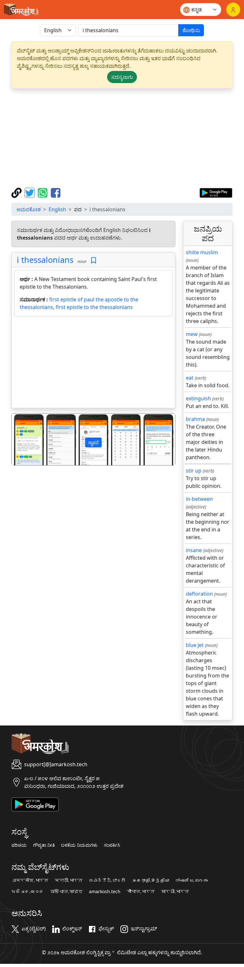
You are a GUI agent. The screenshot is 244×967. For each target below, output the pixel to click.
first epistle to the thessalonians (94, 307)
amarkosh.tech (104, 891)
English (57, 209)
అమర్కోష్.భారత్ (107, 880)
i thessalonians (45, 259)
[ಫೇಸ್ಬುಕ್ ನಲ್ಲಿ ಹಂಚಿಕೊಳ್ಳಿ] (56, 192)
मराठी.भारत (69, 880)
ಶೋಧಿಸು (191, 30)
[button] (24, 439)
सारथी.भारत (175, 891)
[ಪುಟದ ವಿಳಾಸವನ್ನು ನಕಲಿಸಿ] (17, 192)
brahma (195, 419)
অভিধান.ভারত (66, 891)
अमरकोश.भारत (29, 880)
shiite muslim (202, 252)
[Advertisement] (122, 138)
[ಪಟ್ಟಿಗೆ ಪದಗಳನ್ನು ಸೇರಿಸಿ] (93, 260)
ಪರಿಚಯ (19, 845)
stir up (193, 470)
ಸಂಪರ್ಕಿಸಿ (112, 845)
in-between (199, 498)
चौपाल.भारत (141, 891)
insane (194, 550)
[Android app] (35, 803)
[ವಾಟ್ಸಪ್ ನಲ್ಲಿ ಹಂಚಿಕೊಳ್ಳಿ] (43, 192)
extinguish (198, 398)
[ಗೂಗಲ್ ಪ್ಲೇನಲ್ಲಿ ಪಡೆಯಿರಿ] (216, 192)
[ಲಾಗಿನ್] (233, 10)
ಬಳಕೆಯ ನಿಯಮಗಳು (79, 845)
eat (189, 377)
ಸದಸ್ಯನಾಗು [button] (122, 77)
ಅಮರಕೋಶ (29, 209)
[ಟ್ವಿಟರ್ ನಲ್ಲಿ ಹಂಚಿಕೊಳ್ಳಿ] (30, 192)
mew (192, 334)
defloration (199, 593)
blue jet (195, 644)
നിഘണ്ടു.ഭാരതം (191, 880)
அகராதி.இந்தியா (150, 880)
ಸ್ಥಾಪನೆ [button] (93, 442)
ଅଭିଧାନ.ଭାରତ (27, 891)
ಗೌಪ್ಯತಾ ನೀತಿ (44, 845)
